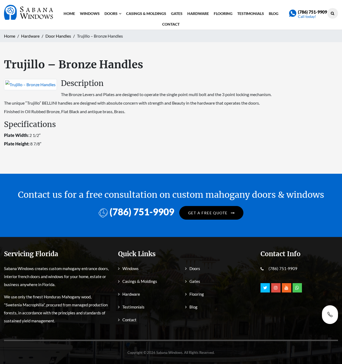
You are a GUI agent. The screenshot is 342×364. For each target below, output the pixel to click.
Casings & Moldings (146, 13)
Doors (111, 13)
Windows (90, 13)
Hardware (198, 13)
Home (69, 13)
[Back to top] (330, 348)
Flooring (223, 13)
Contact (171, 24)
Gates (176, 13)
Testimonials (250, 13)
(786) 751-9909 (312, 11)
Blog (273, 13)
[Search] (332, 13)
